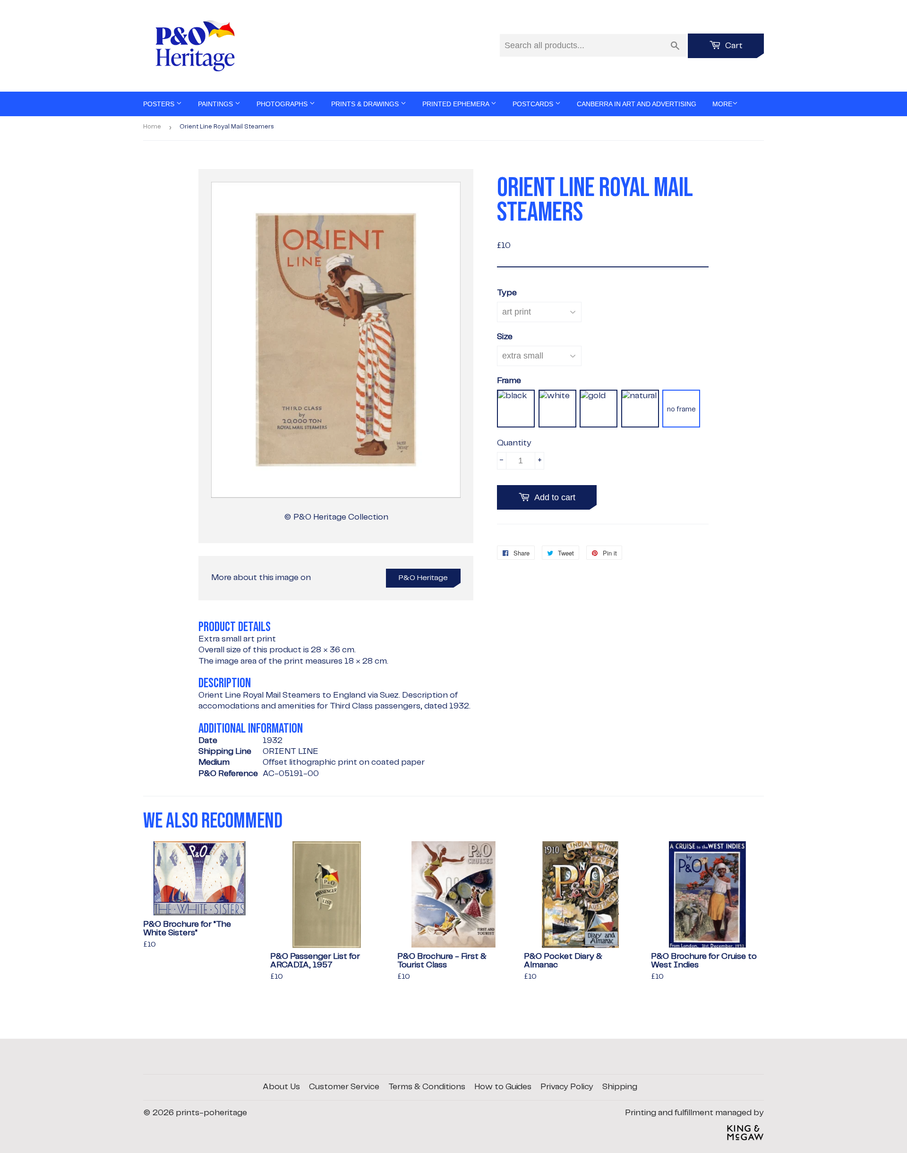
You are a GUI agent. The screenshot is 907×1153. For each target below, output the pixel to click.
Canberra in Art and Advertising (636, 104)
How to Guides (502, 1087)
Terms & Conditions (426, 1087)
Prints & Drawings (366, 104)
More (722, 104)
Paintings (216, 104)
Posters (159, 104)
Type (507, 293)
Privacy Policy (566, 1087)
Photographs (283, 104)
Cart (733, 46)
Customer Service (344, 1087)
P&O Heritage (423, 577)
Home (152, 127)
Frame (509, 380)
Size (505, 337)
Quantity (514, 443)
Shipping (619, 1087)
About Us (281, 1087)
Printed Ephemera (456, 104)
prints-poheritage (211, 1113)
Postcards (534, 104)
